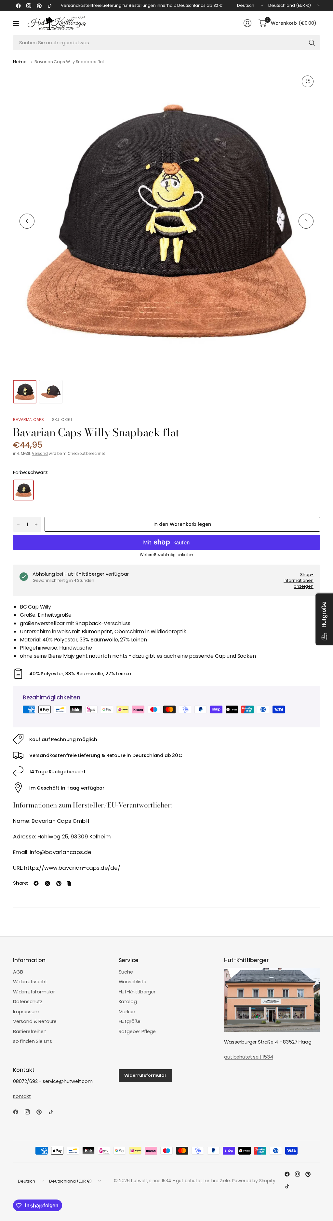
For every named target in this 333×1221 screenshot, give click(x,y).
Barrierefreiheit (29, 1031)
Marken (127, 1011)
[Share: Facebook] (36, 883)
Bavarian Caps (28, 419)
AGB (18, 972)
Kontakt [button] (22, 1096)
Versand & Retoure (35, 1021)
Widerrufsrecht (30, 981)
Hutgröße (130, 1021)
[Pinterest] (39, 5)
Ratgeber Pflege (137, 1031)
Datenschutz (27, 1001)
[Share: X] (47, 883)
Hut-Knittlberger (137, 992)
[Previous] (27, 221)
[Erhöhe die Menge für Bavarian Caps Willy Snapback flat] (36, 524)
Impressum (26, 1011)
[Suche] (312, 42)
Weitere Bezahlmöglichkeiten (166, 554)
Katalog (128, 1001)
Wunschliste (132, 981)
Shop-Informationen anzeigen (298, 580)
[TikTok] (49, 5)
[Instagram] (28, 5)
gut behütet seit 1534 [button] (248, 1057)
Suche (126, 972)
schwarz (23, 490)
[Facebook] (18, 5)
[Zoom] (307, 81)
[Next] (306, 221)
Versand (40, 453)
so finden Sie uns (32, 1041)
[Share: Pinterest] (59, 883)
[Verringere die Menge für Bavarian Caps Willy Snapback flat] (18, 524)
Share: (20, 883)
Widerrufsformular (34, 992)
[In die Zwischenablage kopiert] (69, 883)
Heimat (20, 62)
